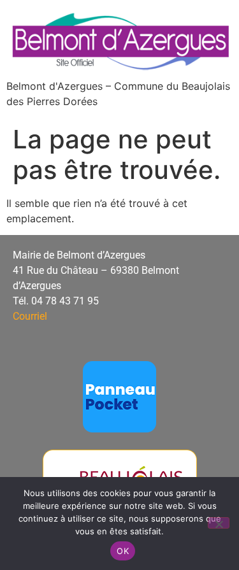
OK (123, 551)
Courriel (30, 316)
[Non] (218, 523)
